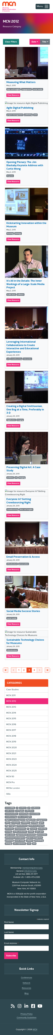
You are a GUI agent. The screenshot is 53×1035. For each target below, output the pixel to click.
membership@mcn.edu (32, 868)
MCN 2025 (11, 770)
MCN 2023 (11, 759)
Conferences (26, 977)
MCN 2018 (11, 736)
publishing (28, 115)
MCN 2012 (11, 701)
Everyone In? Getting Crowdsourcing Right (18, 500)
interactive (27, 359)
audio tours (11, 295)
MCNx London (13, 788)
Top (47, 1025)
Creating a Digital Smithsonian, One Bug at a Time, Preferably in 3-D (25, 409)
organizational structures (26, 835)
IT (28, 829)
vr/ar (29, 843)
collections (30, 811)
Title (44, 41)
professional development (15, 837)
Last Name (9, 932)
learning (10, 233)
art (8, 359)
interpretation (20, 829)
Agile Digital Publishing (19, 107)
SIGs (8, 794)
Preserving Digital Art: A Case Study (23, 469)
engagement (26, 89)
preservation (23, 564)
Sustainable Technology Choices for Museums (25, 641)
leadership (42, 829)
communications (11, 814)
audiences (36, 808)
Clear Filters (11, 41)
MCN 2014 (11, 712)
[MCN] (9, 6)
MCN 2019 (11, 741)
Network (26, 983)
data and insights (13, 89)
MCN (35, 1029)
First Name (9, 922)
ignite (41, 823)
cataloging (20, 811)
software (20, 295)
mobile (30, 832)
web (35, 115)
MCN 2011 (10, 695)
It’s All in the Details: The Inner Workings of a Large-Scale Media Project (25, 284)
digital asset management (15, 820)
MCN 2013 (11, 707)
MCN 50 (10, 776)
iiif (6, 826)
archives (10, 478)
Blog (26, 993)
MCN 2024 (11, 765)
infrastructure (12, 564)
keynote (10, 176)
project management (15, 115)
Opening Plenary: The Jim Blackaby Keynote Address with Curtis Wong (24, 165)
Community (24, 814)
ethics (7, 823)
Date (34, 41)
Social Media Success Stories (23, 611)
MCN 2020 (11, 747)
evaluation (16, 823)
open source (10, 835)
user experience (19, 843)
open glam (39, 832)
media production (19, 832)
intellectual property (36, 826)
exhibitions (26, 823)
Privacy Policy (26, 1014)
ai (17, 808)
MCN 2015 (11, 718)
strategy (18, 233)
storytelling (39, 840)
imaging (20, 420)
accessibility (10, 808)
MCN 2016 (11, 724)
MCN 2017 (11, 730)
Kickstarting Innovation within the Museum (26, 224)
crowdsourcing (16, 359)
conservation (35, 814)
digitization (11, 420)
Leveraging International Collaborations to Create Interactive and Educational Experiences (22, 346)
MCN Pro (10, 782)
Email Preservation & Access (23, 556)
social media (37, 89)
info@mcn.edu (30, 871)
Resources (26, 988)
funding (34, 823)
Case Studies (12, 689)
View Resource (13, 95)
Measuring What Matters (20, 82)
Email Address (11, 943)
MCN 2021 (11, 753)
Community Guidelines (26, 1017)
